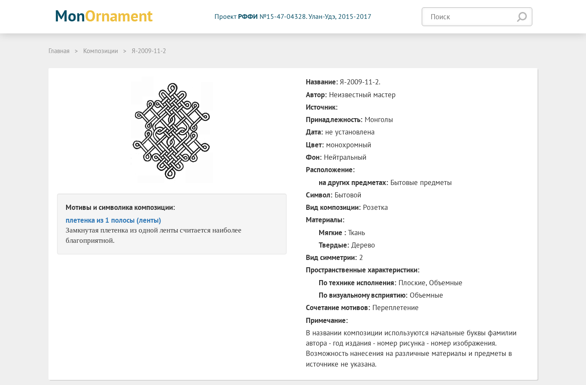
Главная (58, 51)
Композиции (100, 51)
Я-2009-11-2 (149, 51)
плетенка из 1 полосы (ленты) (113, 220)
